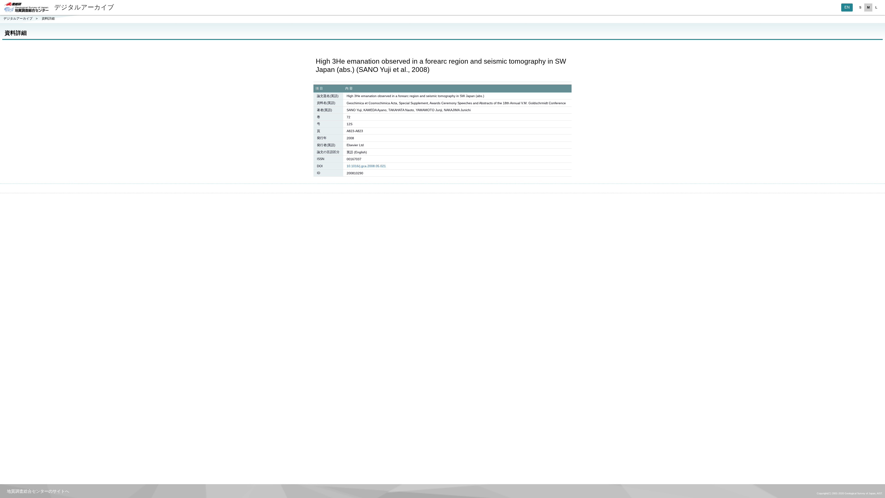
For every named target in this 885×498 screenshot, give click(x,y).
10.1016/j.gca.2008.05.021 (366, 166)
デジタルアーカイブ (17, 18)
